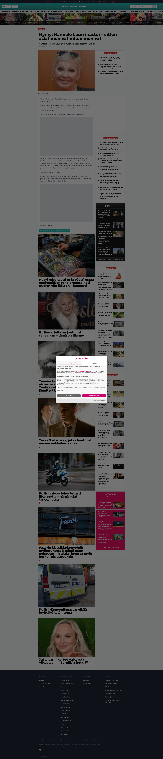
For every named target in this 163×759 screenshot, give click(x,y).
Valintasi (94, 363)
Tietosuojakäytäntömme (99, 400)
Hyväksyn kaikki (94, 395)
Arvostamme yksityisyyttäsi (69, 363)
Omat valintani (69, 395)
